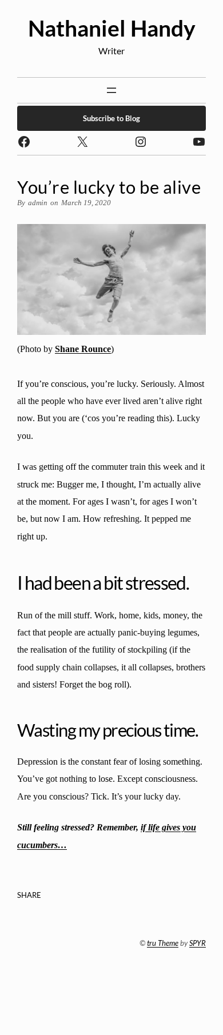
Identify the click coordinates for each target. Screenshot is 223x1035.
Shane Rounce (83, 349)
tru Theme (162, 943)
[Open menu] (111, 90)
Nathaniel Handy (112, 28)
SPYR (197, 943)
